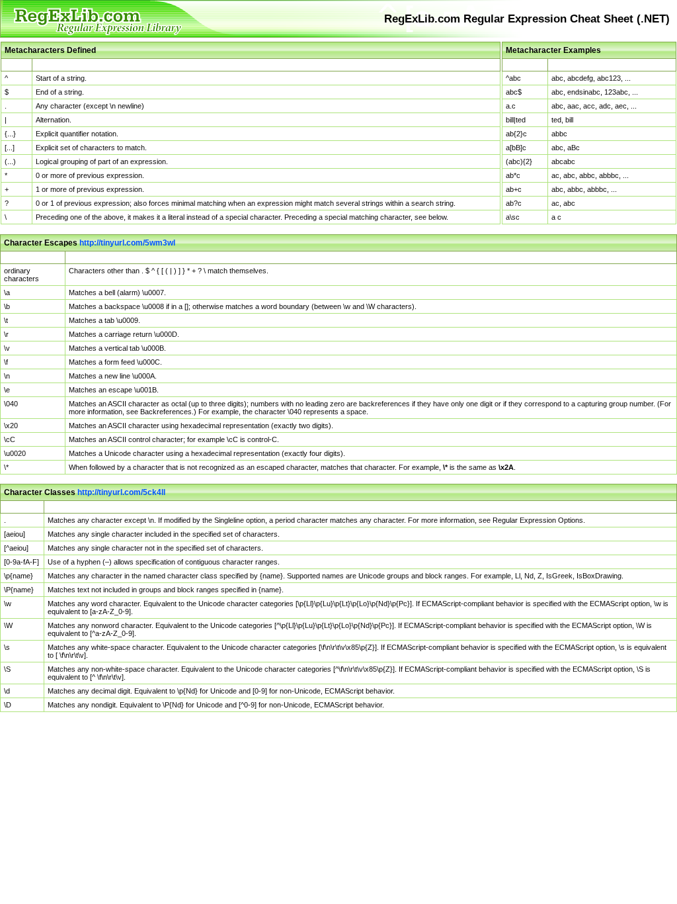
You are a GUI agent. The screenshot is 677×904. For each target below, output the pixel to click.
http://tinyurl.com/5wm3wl (127, 243)
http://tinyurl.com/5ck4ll (121, 492)
